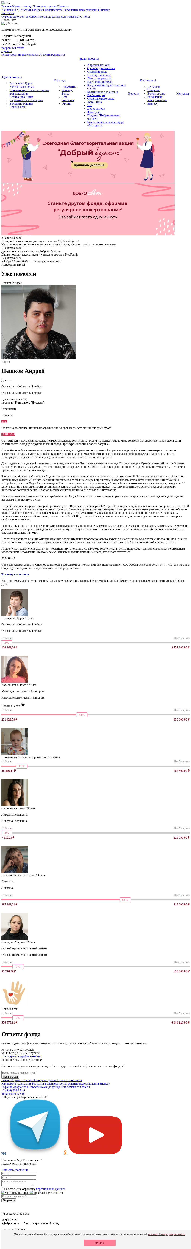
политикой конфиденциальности (166, 1234)
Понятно (99, 1243)
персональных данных (50, 1189)
